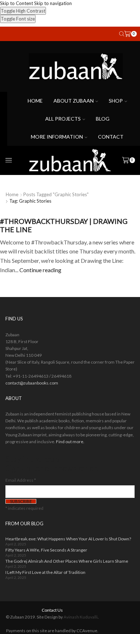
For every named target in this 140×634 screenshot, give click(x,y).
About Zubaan (73, 101)
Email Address (20, 480)
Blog (102, 119)
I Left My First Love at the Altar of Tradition (45, 572)
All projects (63, 119)
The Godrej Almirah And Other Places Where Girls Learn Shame (66, 561)
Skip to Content (16, 3)
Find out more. (70, 441)
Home (35, 101)
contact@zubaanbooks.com (31, 383)
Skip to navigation (53, 3)
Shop (116, 101)
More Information (57, 137)
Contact (110, 137)
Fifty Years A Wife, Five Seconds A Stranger (46, 550)
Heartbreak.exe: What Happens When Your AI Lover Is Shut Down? (68, 538)
